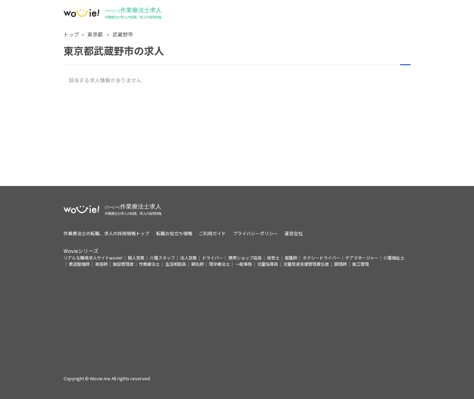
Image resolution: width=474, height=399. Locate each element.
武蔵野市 (122, 34)
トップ (71, 34)
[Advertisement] (237, 137)
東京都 (95, 34)
